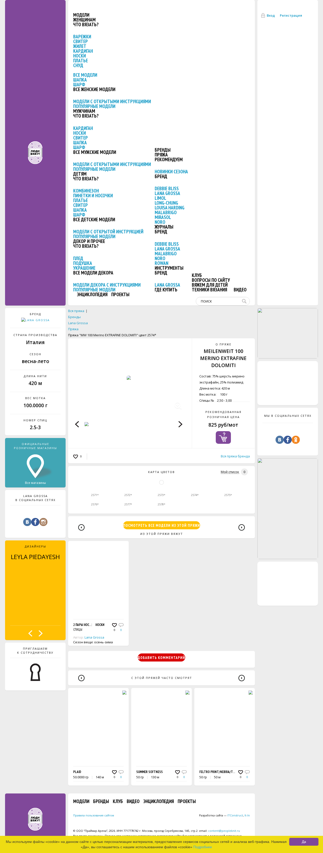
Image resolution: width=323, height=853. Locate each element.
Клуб (197, 275)
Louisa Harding (169, 208)
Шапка (80, 80)
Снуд (78, 65)
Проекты (120, 294)
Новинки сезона (171, 172)
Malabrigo (166, 212)
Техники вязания (209, 290)
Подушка (82, 263)
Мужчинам (84, 111)
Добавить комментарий (161, 657)
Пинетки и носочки (93, 195)
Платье (80, 61)
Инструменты (169, 268)
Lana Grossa (167, 193)
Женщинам (84, 20)
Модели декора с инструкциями (107, 285)
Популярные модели (94, 106)
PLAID (77, 772)
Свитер (80, 41)
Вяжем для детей (210, 285)
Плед (78, 258)
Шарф (79, 84)
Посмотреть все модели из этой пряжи (161, 525)
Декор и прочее (89, 241)
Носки (79, 56)
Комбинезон (86, 191)
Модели (81, 15)
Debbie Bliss (167, 188)
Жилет (79, 46)
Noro (160, 222)
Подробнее (202, 847)
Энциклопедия (92, 294)
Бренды (163, 150)
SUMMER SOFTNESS (149, 772)
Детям (80, 174)
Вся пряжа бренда (235, 456)
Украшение (84, 268)
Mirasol (163, 217)
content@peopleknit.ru (224, 831)
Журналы (164, 227)
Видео (240, 290)
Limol (160, 198)
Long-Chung (166, 203)
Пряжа (161, 155)
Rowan (161, 263)
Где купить (166, 290)
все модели (85, 75)
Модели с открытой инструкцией (108, 232)
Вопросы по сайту (211, 280)
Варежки (82, 37)
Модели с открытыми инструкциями (112, 101)
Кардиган (83, 51)
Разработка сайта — (221, 815)
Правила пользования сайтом (93, 815)
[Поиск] (245, 301)
